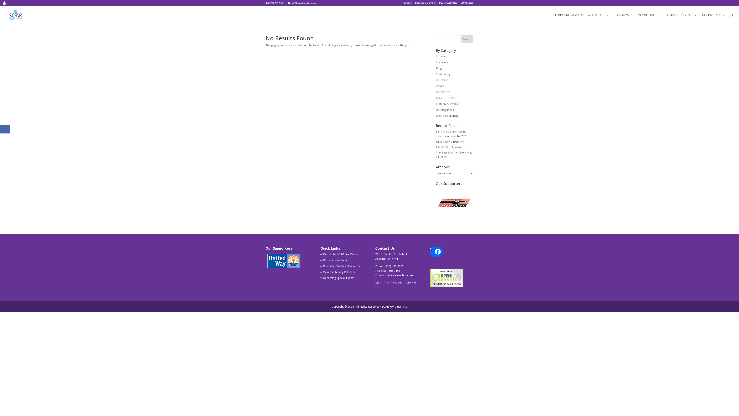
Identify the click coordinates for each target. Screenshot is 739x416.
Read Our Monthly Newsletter (341, 266)
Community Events (679, 15)
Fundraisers (443, 92)
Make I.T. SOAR (445, 98)
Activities (441, 56)
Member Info (647, 15)
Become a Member (425, 3)
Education (442, 80)
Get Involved (711, 15)
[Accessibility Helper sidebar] (4, 4)
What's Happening (447, 115)
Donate (407, 3)
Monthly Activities (447, 104)
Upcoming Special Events (338, 278)
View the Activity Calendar (339, 272)
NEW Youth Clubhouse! (450, 142)
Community (443, 74)
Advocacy (442, 62)
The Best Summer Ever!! (451, 152)
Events (440, 86)
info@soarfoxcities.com (398, 275)
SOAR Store (467, 3)
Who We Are (596, 15)
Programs (621, 15)
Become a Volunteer (336, 260)
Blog (439, 68)
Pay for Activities (448, 3)
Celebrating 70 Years (567, 15)
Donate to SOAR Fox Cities (340, 254)
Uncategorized (445, 110)
